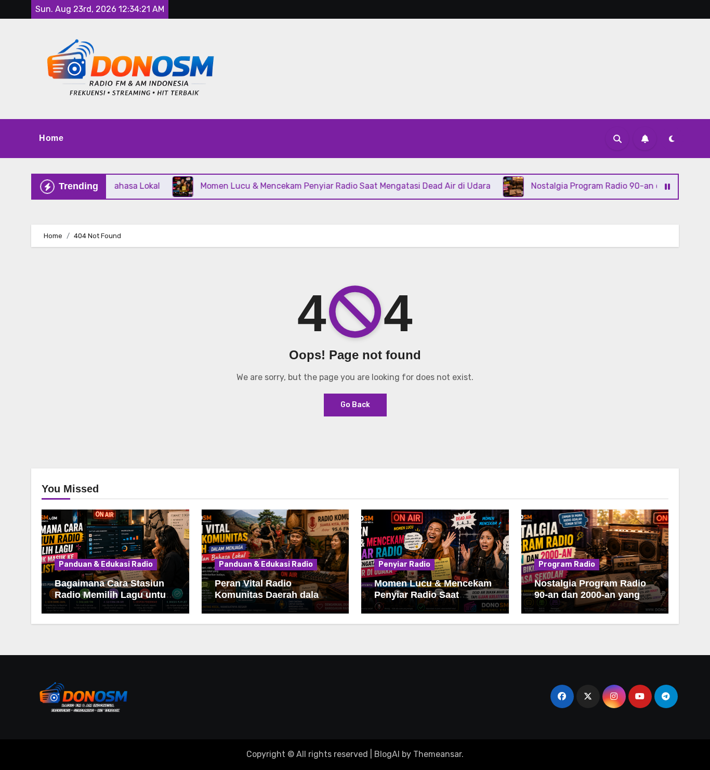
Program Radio (566, 564)
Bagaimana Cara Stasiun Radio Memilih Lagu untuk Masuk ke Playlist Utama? (113, 594)
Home (51, 138)
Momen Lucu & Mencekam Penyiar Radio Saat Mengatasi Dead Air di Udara (433, 600)
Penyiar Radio (404, 564)
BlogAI (387, 754)
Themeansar (437, 754)
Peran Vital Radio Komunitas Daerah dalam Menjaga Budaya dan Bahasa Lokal (271, 600)
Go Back (355, 404)
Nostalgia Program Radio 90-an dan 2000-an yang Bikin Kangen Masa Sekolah (590, 600)
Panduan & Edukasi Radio (106, 564)
